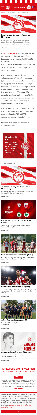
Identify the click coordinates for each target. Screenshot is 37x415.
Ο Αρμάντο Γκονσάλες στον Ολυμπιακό (16, 352)
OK (19, 411)
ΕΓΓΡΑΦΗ (18, 377)
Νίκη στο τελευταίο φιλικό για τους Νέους (17, 255)
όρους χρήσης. (18, 388)
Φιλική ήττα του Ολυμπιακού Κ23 (14, 320)
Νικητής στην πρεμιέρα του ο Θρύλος (15, 287)
